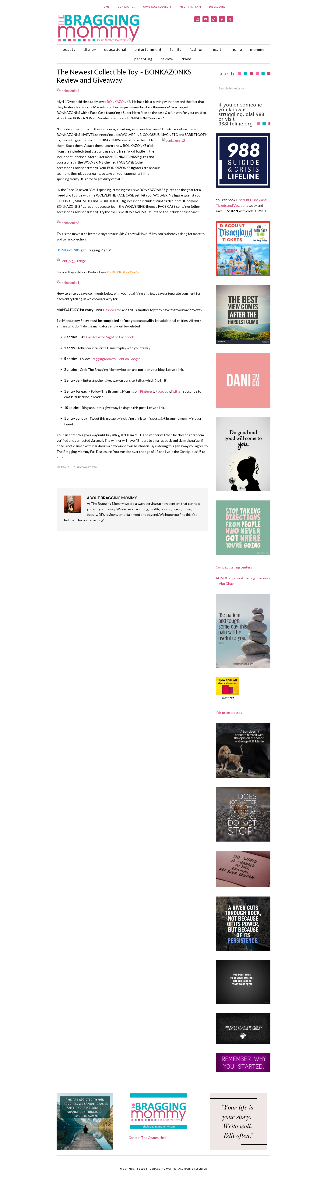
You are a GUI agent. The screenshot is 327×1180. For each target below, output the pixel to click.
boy (63, 467)
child (72, 467)
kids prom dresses (229, 712)
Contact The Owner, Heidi (147, 1137)
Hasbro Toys (112, 310)
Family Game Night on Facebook (110, 337)
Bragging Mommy (99, 28)
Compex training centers (234, 567)
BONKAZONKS (118, 101)
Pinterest (147, 391)
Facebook (162, 391)
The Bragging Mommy (161, 1168)
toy (95, 467)
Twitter (176, 391)
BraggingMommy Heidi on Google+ (116, 359)
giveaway (84, 467)
